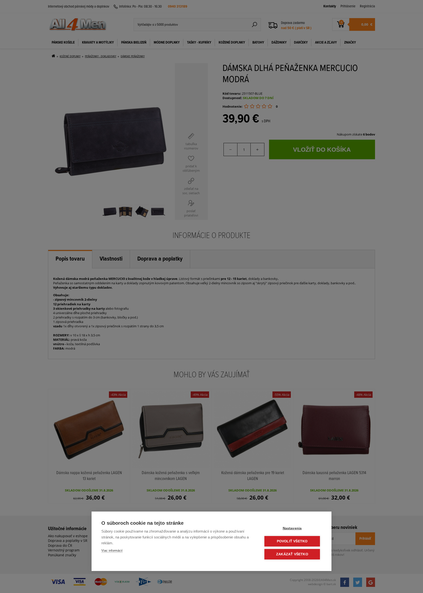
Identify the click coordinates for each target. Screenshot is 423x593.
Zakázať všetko (292, 554)
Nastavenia (292, 528)
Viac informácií (112, 550)
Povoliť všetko (292, 541)
